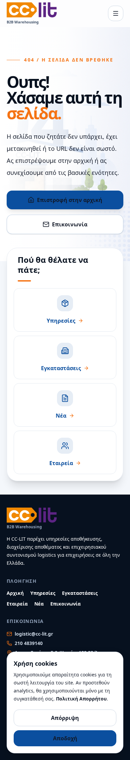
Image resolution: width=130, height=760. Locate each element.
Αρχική (15, 593)
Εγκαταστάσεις (80, 593)
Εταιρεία (17, 604)
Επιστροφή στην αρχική (69, 200)
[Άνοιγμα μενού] (115, 13)
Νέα (39, 604)
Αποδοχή (65, 738)
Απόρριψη (65, 718)
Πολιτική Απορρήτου (81, 698)
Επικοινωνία (69, 224)
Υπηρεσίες (42, 593)
